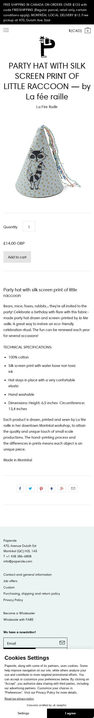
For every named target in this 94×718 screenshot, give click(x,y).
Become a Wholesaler (19, 613)
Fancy (51, 488)
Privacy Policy (13, 600)
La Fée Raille (46, 106)
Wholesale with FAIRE (18, 619)
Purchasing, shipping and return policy (31, 593)
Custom (9, 587)
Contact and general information (27, 574)
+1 (61, 488)
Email (73, 488)
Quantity (10, 227)
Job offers (10, 581)
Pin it (41, 488)
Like (20, 488)
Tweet (30, 488)
